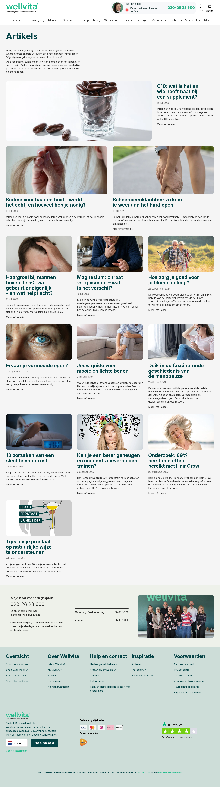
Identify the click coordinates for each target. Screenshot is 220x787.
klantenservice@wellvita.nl (25, 614)
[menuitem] (208, 20)
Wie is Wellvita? (56, 664)
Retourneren (97, 681)
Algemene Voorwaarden (187, 692)
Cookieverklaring (183, 675)
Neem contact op (45, 742)
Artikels (52, 675)
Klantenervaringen (58, 686)
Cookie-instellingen (16, 750)
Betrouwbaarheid (184, 664)
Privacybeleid (181, 669)
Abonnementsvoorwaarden (189, 681)
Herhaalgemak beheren (103, 664)
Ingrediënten (55, 681)
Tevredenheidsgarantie (187, 686)
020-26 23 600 (27, 604)
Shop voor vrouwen (17, 664)
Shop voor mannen (17, 669)
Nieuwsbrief (55, 669)
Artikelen (137, 664)
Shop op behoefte (16, 675)
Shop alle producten (17, 681)
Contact (94, 675)
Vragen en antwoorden (103, 669)
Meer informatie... (167, 124)
